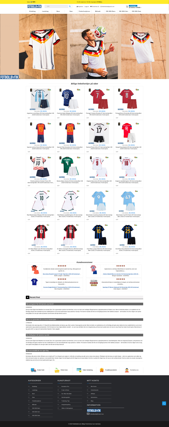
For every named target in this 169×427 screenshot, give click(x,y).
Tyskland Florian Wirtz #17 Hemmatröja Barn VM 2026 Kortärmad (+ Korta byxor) (99, 148)
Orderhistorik (94, 390)
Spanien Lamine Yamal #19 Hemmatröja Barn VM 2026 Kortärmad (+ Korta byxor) (40, 148)
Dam (71, 11)
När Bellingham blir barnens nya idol (37, 335)
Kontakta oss (134, 370)
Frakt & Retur (65, 390)
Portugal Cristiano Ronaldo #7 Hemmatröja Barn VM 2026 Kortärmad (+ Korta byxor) (99, 114)
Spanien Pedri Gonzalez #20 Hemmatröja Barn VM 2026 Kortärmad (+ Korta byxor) (70, 148)
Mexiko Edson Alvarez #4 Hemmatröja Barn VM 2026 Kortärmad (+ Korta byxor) (70, 181)
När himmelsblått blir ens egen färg (37, 350)
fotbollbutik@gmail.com (108, 6)
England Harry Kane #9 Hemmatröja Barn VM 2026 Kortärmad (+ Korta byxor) (99, 181)
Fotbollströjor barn (90, 424)
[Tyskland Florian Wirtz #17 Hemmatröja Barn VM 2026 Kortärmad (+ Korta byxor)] (99, 133)
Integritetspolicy (66, 404)
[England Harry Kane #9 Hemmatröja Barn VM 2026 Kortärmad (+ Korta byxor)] (99, 167)
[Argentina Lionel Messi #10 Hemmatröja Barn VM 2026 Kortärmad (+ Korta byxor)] (40, 99)
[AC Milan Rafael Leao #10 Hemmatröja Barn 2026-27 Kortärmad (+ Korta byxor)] (40, 234)
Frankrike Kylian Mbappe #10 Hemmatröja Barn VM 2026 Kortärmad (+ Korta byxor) (70, 114)
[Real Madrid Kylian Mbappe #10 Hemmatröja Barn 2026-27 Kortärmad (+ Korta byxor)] (40, 201)
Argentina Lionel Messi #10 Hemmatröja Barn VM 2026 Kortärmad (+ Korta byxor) (40, 114)
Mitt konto (94, 386)
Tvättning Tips (66, 401)
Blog (92, 401)
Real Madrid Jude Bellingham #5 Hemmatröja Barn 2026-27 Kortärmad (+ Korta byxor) (69, 215)
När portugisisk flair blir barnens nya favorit (39, 304)
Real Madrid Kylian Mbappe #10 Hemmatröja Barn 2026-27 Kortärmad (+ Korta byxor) (40, 215)
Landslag (45, 11)
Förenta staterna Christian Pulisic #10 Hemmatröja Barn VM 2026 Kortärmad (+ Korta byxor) (40, 182)
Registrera (80, 6)
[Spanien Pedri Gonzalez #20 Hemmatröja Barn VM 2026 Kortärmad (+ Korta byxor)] (69, 133)
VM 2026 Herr (123, 11)
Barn (58, 11)
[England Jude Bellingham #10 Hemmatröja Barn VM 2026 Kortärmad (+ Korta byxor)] (128, 167)
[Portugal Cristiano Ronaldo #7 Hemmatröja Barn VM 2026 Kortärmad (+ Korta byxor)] (99, 99)
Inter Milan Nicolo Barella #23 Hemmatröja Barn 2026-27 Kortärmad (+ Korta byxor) (129, 249)
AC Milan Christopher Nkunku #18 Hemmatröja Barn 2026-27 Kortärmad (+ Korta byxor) (70, 249)
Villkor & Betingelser (67, 408)
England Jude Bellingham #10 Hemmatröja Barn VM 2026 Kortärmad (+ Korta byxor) (129, 181)
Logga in (86, 6)
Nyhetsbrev (94, 397)
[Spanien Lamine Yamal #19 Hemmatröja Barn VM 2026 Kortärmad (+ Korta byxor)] (40, 133)
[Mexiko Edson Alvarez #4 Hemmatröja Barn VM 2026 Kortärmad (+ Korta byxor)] (69, 167)
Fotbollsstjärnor (84, 11)
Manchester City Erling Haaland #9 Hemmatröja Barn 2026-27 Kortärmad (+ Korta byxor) (99, 215)
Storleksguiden (66, 397)
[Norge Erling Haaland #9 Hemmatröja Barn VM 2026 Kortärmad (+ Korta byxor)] (128, 133)
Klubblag (32, 11)
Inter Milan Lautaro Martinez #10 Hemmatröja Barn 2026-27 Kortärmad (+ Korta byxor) (99, 249)
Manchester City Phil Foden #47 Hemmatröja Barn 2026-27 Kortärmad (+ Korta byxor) (128, 215)
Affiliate (93, 393)
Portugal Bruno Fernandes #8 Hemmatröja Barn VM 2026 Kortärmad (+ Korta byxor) (129, 114)
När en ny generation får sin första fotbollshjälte (41, 319)
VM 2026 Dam (136, 11)
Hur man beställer (67, 393)
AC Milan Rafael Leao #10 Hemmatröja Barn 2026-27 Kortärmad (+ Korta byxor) (40, 249)
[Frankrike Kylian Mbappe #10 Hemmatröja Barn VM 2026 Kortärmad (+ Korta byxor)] (69, 99)
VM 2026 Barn (110, 11)
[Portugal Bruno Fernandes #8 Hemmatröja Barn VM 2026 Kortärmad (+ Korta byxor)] (128, 99)
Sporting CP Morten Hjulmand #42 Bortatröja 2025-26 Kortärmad (121, 287)
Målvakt (97, 11)
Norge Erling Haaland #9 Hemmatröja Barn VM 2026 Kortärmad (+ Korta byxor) (128, 148)
